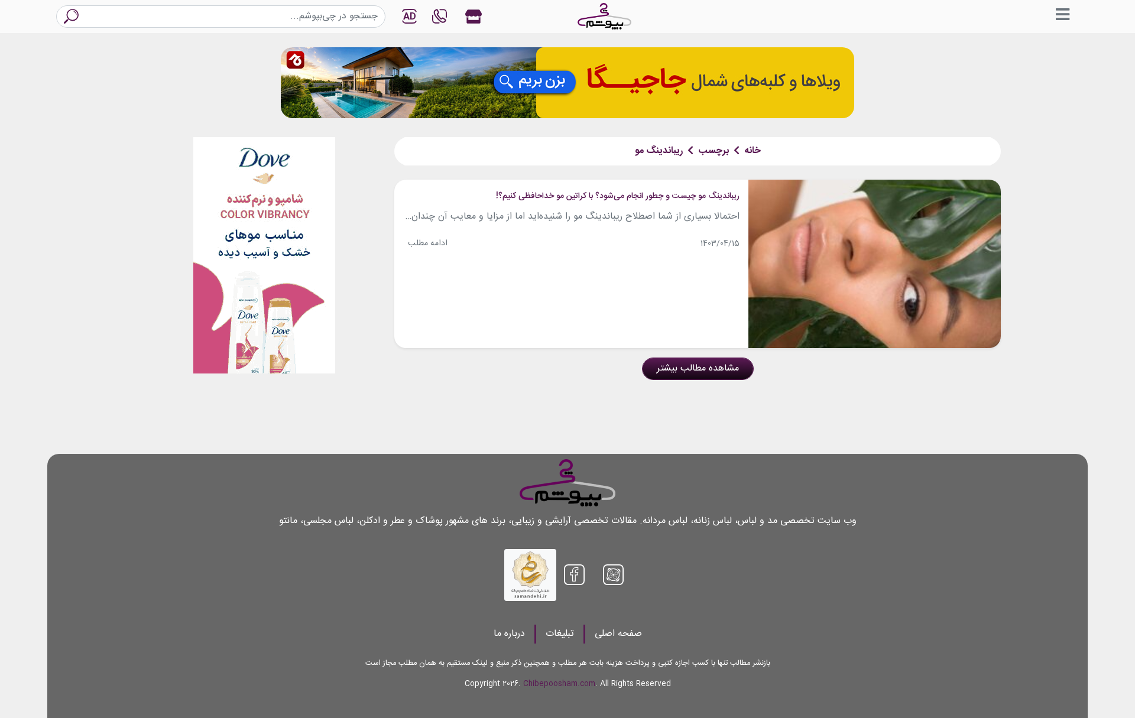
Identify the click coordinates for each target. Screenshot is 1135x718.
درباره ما (509, 634)
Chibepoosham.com (559, 684)
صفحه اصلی (618, 634)
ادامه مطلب (427, 243)
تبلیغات (560, 634)
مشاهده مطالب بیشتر (698, 368)
